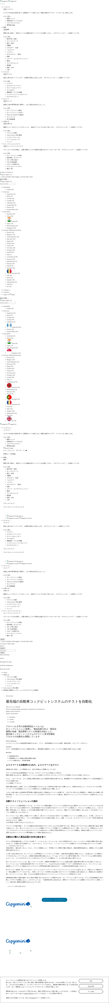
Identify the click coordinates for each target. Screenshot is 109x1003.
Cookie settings (13, 932)
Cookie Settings (28, 993)
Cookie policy (12, 934)
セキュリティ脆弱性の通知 (16, 930)
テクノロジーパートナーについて (13, 507)
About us (11, 919)
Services (11, 914)
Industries (11, 912)
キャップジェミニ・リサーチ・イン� (15, 450)
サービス (9, 74)
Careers (11, 917)
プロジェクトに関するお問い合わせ (17, 886)
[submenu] (11, 428)
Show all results (5, 669)
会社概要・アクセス (18, 972)
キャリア (9, 101)
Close (3, 648)
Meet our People (17, 965)
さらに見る (6, 16)
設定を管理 (91, 986)
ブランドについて (8, 503)
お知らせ (9, 123)
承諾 (91, 981)
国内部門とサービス (18, 967)
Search (2, 639)
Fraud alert (12, 936)
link (5, 9)
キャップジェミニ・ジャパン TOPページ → (54, 900)
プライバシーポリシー (18, 976)
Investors (11, 921)
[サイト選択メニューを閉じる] (8, 179)
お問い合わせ (16, 974)
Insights (11, 910)
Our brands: (9, 947)
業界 (7, 29)
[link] (8, 1)
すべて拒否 (91, 991)
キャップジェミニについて (14, 146)
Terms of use (12, 923)
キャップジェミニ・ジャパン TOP (17, 961)
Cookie (33, 998)
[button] (9, 294)
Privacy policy (12, 928)
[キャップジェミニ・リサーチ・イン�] (56, 448)
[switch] (0, 176)
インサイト (9, 9)
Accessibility (12, 925)
